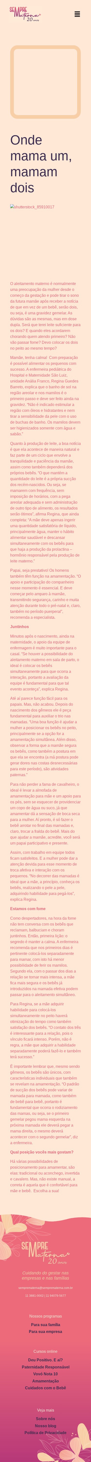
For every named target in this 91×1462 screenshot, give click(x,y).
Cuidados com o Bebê (45, 1388)
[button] (77, 14)
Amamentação (45, 1381)
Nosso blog (45, 1426)
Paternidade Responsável (45, 1367)
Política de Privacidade (45, 1433)
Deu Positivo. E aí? (45, 1360)
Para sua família (45, 1325)
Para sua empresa (45, 1332)
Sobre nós (45, 1419)
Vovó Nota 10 (45, 1374)
